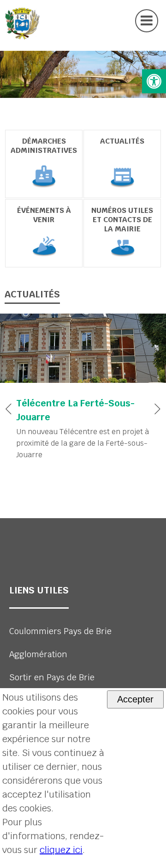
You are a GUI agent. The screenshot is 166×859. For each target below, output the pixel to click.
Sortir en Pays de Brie (52, 677)
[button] (154, 81)
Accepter (135, 699)
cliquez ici (61, 850)
